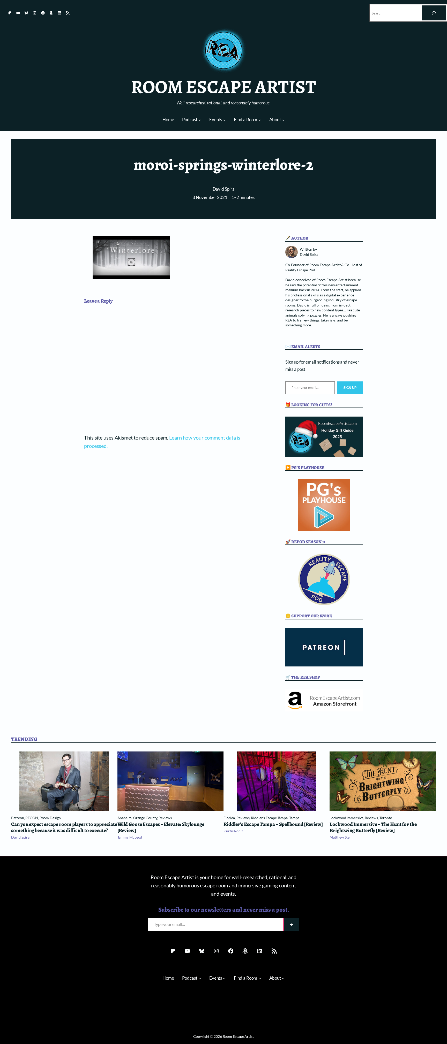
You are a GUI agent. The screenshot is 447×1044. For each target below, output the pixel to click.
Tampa (294, 818)
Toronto (385, 818)
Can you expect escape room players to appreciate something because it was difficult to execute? (64, 827)
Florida (229, 818)
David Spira (224, 189)
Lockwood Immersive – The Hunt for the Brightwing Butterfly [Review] (373, 827)
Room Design (50, 818)
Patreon (17, 818)
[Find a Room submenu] (259, 120)
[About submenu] (283, 120)
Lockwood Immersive (346, 818)
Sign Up (350, 388)
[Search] (434, 12)
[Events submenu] (224, 120)
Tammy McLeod (129, 837)
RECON (31, 818)
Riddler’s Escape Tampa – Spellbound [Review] (273, 824)
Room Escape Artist (223, 86)
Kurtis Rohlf (233, 831)
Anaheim (124, 818)
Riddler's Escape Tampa (269, 818)
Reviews (165, 818)
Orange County (145, 818)
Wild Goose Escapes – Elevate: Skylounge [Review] (160, 827)
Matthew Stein (341, 837)
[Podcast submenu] (199, 120)
